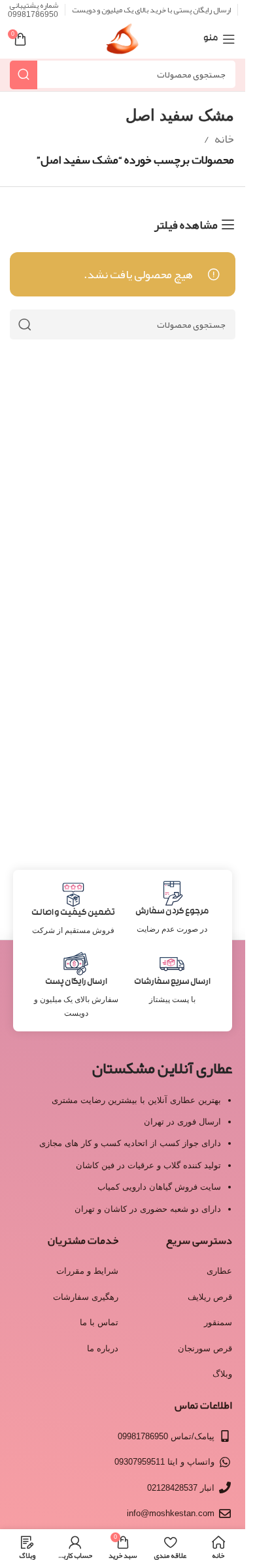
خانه (224, 138)
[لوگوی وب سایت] (122, 43)
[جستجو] (23, 75)
